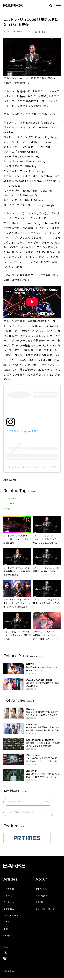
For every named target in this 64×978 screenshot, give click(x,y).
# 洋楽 (6, 508)
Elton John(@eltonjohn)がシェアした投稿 (32, 467)
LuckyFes (8, 935)
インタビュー (9, 908)
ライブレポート (11, 915)
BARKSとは (41, 888)
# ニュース (9, 503)
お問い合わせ (41, 895)
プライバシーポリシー (46, 908)
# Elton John (10, 497)
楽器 (5, 928)
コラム (6, 922)
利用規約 (39, 902)
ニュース (7, 895)
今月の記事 (8, 888)
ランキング (8, 902)
